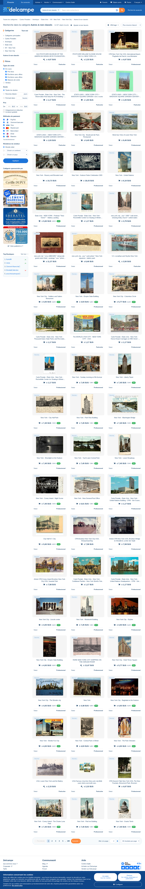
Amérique (8, 42)
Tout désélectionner (9, 139)
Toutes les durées (11, 90)
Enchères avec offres (15, 74)
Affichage (113, 25)
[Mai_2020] (15, 198)
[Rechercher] (122, 10)
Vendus (8, 83)
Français (137, 2)
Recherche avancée (135, 10)
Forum (44, 869)
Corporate (7, 866)
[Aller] (117, 841)
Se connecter (25, 2)
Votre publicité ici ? (16, 246)
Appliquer (15, 161)
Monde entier (9, 147)
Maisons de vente (14, 80)
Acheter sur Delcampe (89, 866)
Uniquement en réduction (14, 110)
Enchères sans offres (15, 77)
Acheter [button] (37, 2)
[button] (117, 10)
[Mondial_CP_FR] (15, 235)
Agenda (45, 866)
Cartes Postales (10, 38)
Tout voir (25, 31)
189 (68, 841)
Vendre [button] (46, 2)
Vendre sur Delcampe (88, 869)
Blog (44, 864)
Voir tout (23, 254)
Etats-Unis (8, 45)
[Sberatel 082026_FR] (15, 216)
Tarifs (5, 869)
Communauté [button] (57, 2)
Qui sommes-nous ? (10, 864)
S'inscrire (10, 2)
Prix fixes (11, 72)
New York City (10, 51)
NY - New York (10, 48)
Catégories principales (12, 35)
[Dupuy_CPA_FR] (15, 179)
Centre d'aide (86, 864)
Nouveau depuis (11, 94)
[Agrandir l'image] (49, 41)
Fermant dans (10, 98)
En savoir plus (17, 885)
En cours (8, 69)
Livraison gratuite (11, 112)
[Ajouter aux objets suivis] (63, 32)
